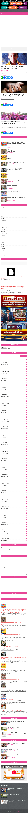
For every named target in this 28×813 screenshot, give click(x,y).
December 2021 (14, 476)
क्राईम (3, 218)
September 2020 (14, 510)
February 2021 (14, 499)
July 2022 (14, 460)
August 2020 (14, 513)
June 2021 (14, 490)
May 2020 (14, 520)
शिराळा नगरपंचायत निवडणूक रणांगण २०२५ (16, 180)
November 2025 (14, 371)
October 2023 (14, 426)
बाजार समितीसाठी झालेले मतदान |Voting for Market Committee (13, 123)
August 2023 (14, 430)
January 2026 (14, 366)
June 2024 (14, 410)
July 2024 (14, 408)
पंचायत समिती (4, 240)
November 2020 (14, 506)
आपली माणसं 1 (4, 212)
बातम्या (3, 244)
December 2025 (14, 369)
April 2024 (14, 414)
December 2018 (14, 533)
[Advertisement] (14, 31)
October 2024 (14, 401)
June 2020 (14, 517)
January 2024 (14, 419)
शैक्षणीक (3, 250)
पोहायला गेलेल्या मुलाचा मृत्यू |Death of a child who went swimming (13, 67)
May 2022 (14, 465)
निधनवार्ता (3, 238)
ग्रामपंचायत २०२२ (13, 7)
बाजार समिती (5, 3)
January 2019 (14, 531)
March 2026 (14, 362)
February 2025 (14, 392)
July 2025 (14, 380)
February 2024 (14, 417)
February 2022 (14, 472)
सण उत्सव (3, 253)
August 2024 (14, 405)
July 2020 (14, 515)
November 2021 (14, 479)
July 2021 (14, 488)
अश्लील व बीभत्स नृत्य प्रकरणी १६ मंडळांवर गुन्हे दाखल (16, 722)
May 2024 (14, 412)
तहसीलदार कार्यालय (5, 227)
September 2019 (14, 526)
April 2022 (14, 467)
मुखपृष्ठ (3, 246)
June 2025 (14, 382)
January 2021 (14, 501)
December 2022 (14, 449)
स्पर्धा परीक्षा (4, 255)
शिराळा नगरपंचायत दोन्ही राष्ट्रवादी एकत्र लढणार (15, 755)
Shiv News (4, 70)
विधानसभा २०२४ (23, 7)
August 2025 (14, 378)
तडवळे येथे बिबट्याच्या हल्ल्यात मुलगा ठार (15, 162)
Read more (3, 75)
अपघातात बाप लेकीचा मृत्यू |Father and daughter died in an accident (15, 169)
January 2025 (14, 394)
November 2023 (14, 424)
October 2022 (14, 453)
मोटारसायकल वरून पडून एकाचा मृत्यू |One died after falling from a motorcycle (13, 95)
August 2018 (14, 540)
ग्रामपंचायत (4, 220)
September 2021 (14, 483)
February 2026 (14, 364)
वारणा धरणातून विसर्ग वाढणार (13, 727)
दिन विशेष (3, 229)
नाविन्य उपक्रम (4, 233)
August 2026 (14, 360)
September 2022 (14, 456)
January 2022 (14, 474)
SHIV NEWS (18, 811)
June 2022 (14, 462)
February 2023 (14, 444)
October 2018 (14, 536)
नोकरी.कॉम (4, 7)
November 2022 (14, 451)
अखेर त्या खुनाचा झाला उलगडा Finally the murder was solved (15, 150)
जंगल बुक (3, 222)
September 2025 (14, 376)
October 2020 (14, 508)
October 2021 (14, 481)
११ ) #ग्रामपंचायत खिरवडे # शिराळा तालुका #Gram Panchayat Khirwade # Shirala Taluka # (15, 157)
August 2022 (14, 458)
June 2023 (14, 435)
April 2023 (14, 440)
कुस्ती (3, 214)
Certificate (4, 207)
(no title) (3, 669)
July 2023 (14, 433)
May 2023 (14, 437)
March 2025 (14, 389)
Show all (14, 50)
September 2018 (14, 538)
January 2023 (14, 446)
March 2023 (14, 442)
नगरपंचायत (4, 231)
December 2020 (14, 504)
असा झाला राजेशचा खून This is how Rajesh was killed (16, 186)
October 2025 (14, 373)
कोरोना (3, 216)
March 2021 (14, 497)
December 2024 (14, 396)
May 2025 (14, 385)
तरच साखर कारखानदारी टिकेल (13, 191)
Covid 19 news (4, 209)
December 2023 (14, 421)
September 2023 (14, 428)
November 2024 (14, 398)
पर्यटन (3, 242)
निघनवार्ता (3, 235)
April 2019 (14, 529)
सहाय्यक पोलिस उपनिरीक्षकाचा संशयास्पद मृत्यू (16, 733)
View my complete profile (5, 549)
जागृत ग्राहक (4, 225)
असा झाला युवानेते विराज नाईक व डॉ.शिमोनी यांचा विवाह (16, 198)
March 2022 (14, 469)
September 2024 (14, 403)
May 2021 (14, 492)
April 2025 (14, 387)
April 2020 (14, 522)
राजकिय (3, 248)
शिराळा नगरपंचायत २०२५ (16, 3)
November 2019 (14, 524)
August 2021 (14, 485)
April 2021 (14, 494)
